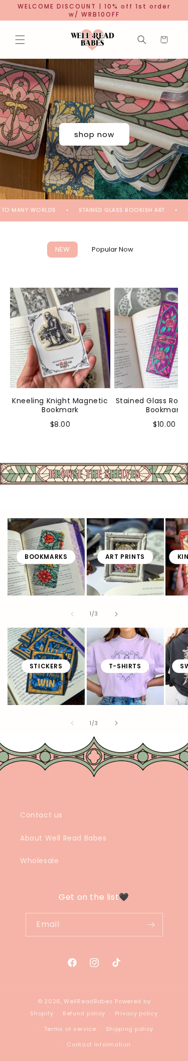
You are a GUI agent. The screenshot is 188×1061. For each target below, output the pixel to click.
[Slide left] (72, 614)
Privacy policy (136, 1013)
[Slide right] (116, 614)
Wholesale (39, 861)
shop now (94, 134)
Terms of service (70, 1029)
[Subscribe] (151, 924)
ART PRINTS (125, 556)
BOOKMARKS (46, 556)
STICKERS (46, 666)
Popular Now (112, 249)
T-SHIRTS (125, 666)
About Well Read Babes (63, 838)
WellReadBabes (88, 1001)
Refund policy (84, 1013)
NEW (62, 249)
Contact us (41, 815)
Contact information (98, 1044)
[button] (20, 40)
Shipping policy (130, 1029)
